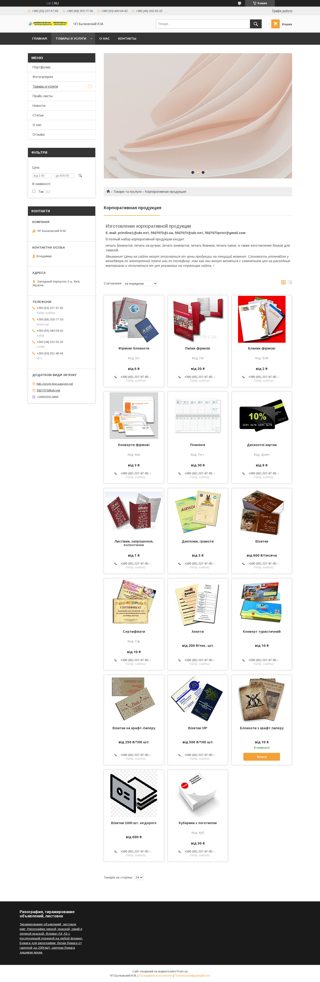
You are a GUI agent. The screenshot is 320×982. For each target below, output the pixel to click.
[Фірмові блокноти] (134, 318)
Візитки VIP (197, 728)
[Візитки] (262, 511)
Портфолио (42, 67)
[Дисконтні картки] (262, 415)
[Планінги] (198, 415)
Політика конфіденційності (192, 975)
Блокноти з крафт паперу (262, 728)
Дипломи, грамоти (198, 541)
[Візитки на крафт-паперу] (134, 698)
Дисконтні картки (262, 445)
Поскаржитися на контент (155, 975)
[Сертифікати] (134, 602)
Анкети (198, 631)
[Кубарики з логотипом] (198, 793)
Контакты (127, 38)
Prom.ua (182, 971)
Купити (262, 757)
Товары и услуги (71, 38)
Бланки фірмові (261, 348)
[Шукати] (256, 23)
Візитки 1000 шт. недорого (133, 823)
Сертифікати (134, 631)
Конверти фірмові (133, 445)
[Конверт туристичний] (262, 602)
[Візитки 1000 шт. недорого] (134, 793)
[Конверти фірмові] (134, 415)
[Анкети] (198, 602)
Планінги (197, 445)
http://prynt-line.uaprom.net (55, 383)
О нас (104, 38)
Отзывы (39, 134)
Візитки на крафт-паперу (133, 728)
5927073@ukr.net (48, 390)
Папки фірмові (197, 348)
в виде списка (290, 283)
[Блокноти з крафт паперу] (262, 698)
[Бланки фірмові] (262, 318)
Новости (39, 106)
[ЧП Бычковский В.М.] (48, 24)
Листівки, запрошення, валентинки (133, 543)
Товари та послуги (127, 191)
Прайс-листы (43, 96)
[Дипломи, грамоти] (198, 511)
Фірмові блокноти (133, 348)
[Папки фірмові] (198, 318)
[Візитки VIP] (198, 698)
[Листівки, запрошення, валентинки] (134, 511)
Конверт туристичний (262, 631)
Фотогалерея (43, 77)
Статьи (38, 115)
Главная (39, 38)
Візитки (261, 541)
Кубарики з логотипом (198, 823)
